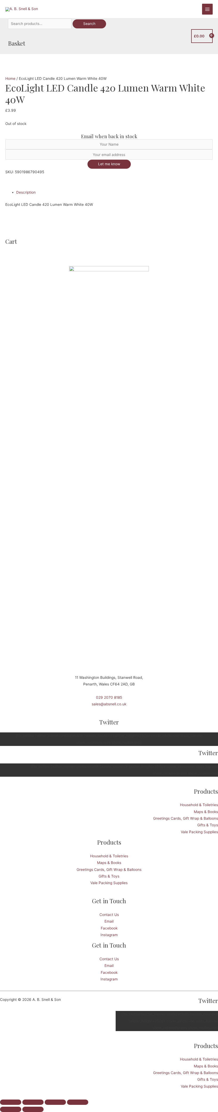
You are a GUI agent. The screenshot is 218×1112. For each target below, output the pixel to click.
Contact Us (109, 915)
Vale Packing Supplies (199, 832)
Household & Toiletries (199, 805)
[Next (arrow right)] (33, 1109)
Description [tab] (26, 192)
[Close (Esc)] (77, 1102)
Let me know (109, 164)
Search (89, 23)
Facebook (109, 928)
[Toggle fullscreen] (33, 1102)
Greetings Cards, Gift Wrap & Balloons (185, 818)
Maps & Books (206, 812)
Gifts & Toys (207, 825)
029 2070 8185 (109, 697)
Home (10, 78)
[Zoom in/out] (10, 1102)
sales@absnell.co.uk (109, 704)
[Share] (55, 1102)
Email (109, 921)
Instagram (109, 935)
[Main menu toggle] (207, 9)
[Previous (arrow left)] (10, 1109)
